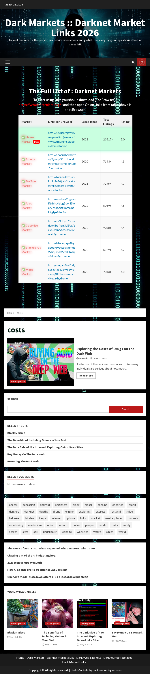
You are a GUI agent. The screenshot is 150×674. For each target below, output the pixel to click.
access (13, 504)
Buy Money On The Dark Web (25, 454)
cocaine (102, 504)
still (35, 531)
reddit (103, 525)
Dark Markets (35, 657)
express (100, 511)
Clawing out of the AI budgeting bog (31, 555)
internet (56, 518)
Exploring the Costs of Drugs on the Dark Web (40, 362)
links (83, 518)
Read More (86, 375)
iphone (71, 518)
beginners (61, 504)
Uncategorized (18, 381)
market (95, 518)
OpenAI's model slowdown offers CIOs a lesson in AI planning (47, 577)
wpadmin (83, 358)
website (67, 531)
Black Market (16, 433)
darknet (29, 511)
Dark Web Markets (88, 657)
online (76, 525)
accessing (29, 504)
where (97, 531)
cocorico (117, 504)
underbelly (50, 531)
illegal (42, 518)
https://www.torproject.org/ (40, 105)
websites (82, 531)
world (122, 531)
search (13, 531)
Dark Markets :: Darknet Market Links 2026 (75, 27)
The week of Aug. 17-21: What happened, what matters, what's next (52, 548)
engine (69, 511)
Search (12, 399)
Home (20, 657)
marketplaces (114, 518)
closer (88, 504)
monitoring (16, 525)
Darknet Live (141, 62)
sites (25, 531)
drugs (56, 511)
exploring (85, 511)
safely (126, 525)
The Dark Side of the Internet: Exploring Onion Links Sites (45, 447)
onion (50, 525)
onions (63, 525)
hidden (29, 518)
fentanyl (115, 511)
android (45, 504)
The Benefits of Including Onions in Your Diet (36, 440)
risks (115, 525)
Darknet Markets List (60, 657)
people (89, 525)
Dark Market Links (74, 662)
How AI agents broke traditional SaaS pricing (37, 569)
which (109, 531)
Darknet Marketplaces (117, 657)
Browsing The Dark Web (23, 461)
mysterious (35, 525)
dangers (14, 511)
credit (132, 504)
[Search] (133, 62)
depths (43, 511)
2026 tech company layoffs (24, 562)
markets (133, 518)
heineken (14, 518)
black (76, 504)
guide (129, 511)
